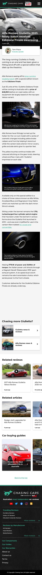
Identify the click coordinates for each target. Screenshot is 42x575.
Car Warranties (8, 548)
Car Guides (7, 544)
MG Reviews (6, 528)
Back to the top (21, 478)
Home (4, 30)
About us (6, 552)
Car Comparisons (9, 541)
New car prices (19, 30)
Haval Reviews (7, 530)
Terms (4, 559)
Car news (10, 30)
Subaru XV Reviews (9, 515)
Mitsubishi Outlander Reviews (12, 518)
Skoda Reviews (7, 533)
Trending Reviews (10, 510)
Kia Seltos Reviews (8, 513)
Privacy (5, 563)
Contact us (6, 555)
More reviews (29, 520)
